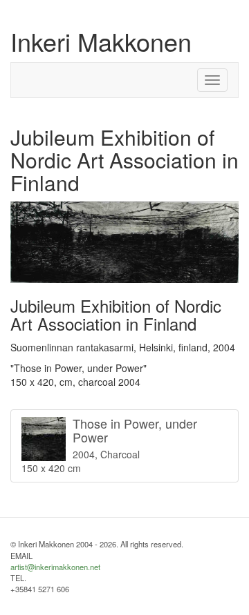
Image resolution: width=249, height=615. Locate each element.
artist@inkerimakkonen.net (55, 566)
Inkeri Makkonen (101, 41)
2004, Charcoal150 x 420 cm (109, 445)
